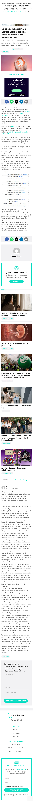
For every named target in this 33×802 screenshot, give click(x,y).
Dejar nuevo (20, 479)
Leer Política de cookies (21, 14)
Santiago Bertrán (7, 381)
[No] (31, 8)
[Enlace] (16, 715)
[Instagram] (21, 720)
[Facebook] (11, 720)
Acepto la (14, 786)
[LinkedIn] (18, 720)
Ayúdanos (16, 733)
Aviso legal (16, 744)
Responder (6, 656)
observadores (10, 213)
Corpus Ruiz (6, 411)
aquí (16, 794)
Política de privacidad (16, 748)
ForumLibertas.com (8, 318)
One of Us (14, 126)
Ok (7, 14)
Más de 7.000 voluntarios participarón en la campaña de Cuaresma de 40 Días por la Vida (16, 438)
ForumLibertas (18, 49)
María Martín (6, 443)
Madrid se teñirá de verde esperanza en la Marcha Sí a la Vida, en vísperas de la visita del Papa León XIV (15, 375)
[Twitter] (15, 720)
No (11, 14)
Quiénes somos (16, 729)
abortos (27, 111)
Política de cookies (16, 751)
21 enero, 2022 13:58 (12, 489)
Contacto (16, 736)
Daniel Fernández (7, 473)
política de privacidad (17, 786)
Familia (6, 51)
